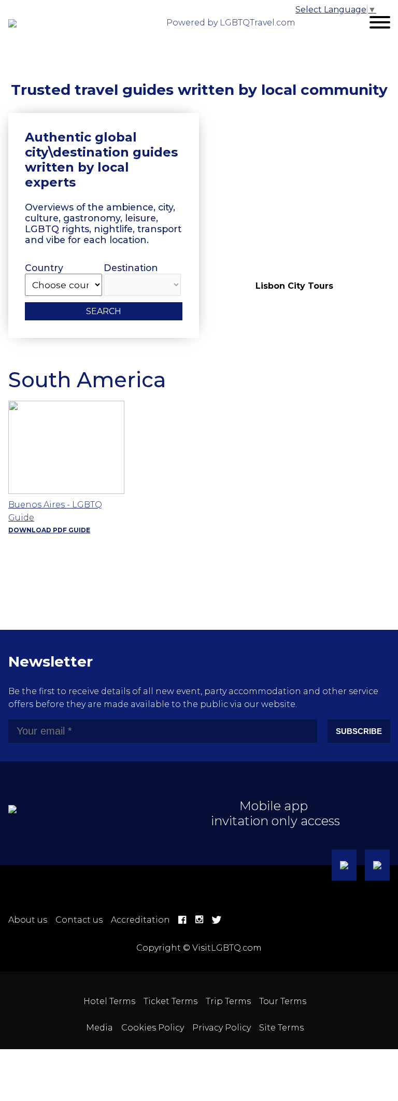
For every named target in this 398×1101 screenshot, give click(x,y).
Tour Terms (282, 1001)
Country (44, 267)
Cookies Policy (152, 1028)
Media (99, 1028)
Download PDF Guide (49, 530)
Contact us (79, 920)
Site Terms (281, 1028)
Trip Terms (228, 1001)
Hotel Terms (109, 1001)
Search (103, 311)
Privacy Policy (221, 1028)
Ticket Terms (170, 1001)
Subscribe (359, 731)
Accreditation (140, 920)
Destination (131, 267)
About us (27, 920)
